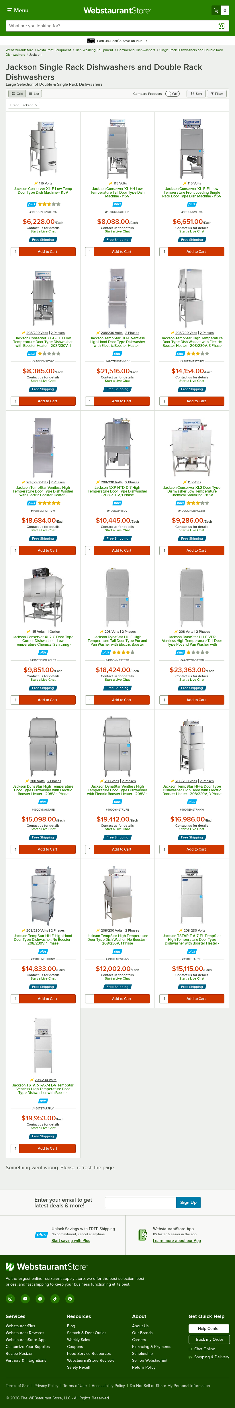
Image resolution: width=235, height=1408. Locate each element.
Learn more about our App (177, 1240)
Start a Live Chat (43, 231)
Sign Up (188, 1202)
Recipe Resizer (19, 1353)
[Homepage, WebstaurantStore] (118, 10)
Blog (71, 1326)
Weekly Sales (78, 1340)
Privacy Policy (46, 1386)
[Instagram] (10, 1298)
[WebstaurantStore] (77, 1266)
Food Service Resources (89, 1353)
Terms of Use (75, 1386)
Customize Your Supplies (28, 1346)
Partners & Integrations (26, 1360)
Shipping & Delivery (211, 1357)
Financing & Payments (151, 1346)
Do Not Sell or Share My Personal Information (170, 1386)
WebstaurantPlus (20, 1326)
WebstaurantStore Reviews (91, 1360)
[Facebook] (40, 1298)
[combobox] (117, 26)
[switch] (172, 94)
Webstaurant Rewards (25, 1333)
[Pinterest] (70, 1298)
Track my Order (209, 1339)
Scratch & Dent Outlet (86, 1333)
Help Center (209, 1328)
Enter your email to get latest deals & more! (63, 1202)
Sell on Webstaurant (149, 1360)
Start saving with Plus (71, 1240)
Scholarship (142, 1353)
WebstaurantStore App (26, 1340)
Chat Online (204, 1349)
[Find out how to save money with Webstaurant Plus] (32, 204)
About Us (140, 1326)
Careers (139, 1340)
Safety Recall (78, 1367)
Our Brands (142, 1333)
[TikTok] (55, 1298)
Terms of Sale (18, 1386)
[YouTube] (25, 1298)
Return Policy (144, 1367)
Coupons (75, 1346)
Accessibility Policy (108, 1386)
